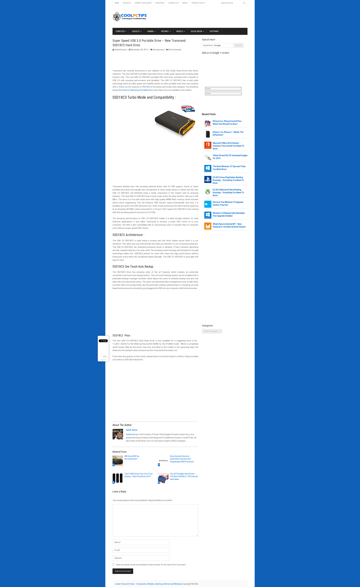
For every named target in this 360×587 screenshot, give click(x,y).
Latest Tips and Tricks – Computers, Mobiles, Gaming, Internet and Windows (148, 584)
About (185, 3)
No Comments (174, 49)
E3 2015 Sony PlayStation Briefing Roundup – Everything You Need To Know (228, 180)
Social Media (197, 31)
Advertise (160, 3)
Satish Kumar (120, 49)
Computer (121, 31)
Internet (166, 31)
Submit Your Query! (143, 3)
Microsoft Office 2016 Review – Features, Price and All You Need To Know (228, 146)
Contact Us (173, 3)
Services (127, 3)
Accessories (158, 49)
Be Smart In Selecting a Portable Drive (136, 90)
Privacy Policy (198, 3)
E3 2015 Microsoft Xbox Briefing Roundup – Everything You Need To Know (228, 192)
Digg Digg (103, 359)
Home (116, 3)
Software (214, 31)
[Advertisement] (155, 60)
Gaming (151, 31)
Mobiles (180, 31)
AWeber (226, 105)
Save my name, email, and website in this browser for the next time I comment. (151, 565)
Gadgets (137, 31)
